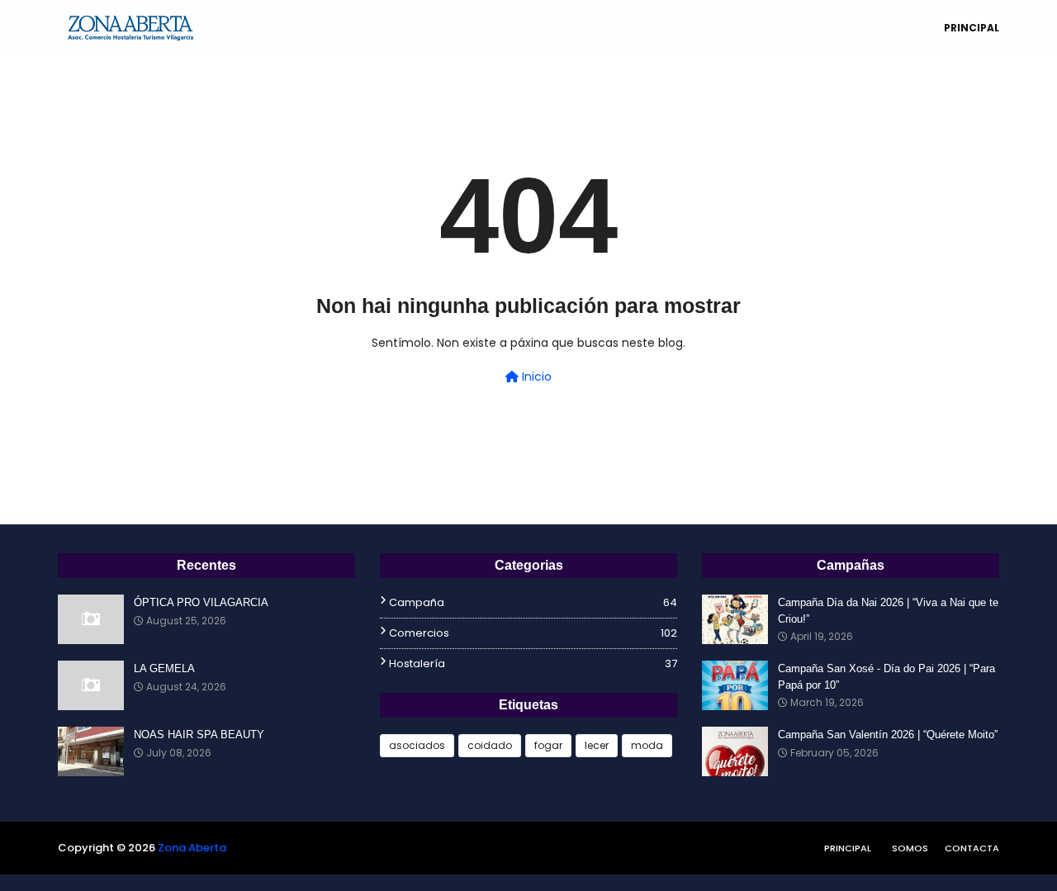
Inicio (535, 376)
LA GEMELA (164, 668)
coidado (489, 745)
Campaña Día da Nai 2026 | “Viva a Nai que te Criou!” (888, 610)
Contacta (972, 848)
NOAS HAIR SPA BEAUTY (199, 734)
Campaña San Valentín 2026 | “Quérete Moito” (888, 734)
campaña (533, 602)
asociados (417, 745)
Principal (847, 848)
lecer (597, 745)
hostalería (533, 663)
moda (647, 745)
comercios (533, 633)
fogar (548, 745)
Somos (910, 848)
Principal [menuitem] (971, 28)
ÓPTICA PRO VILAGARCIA (201, 602)
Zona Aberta (192, 847)
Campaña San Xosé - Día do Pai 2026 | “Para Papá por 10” (886, 676)
